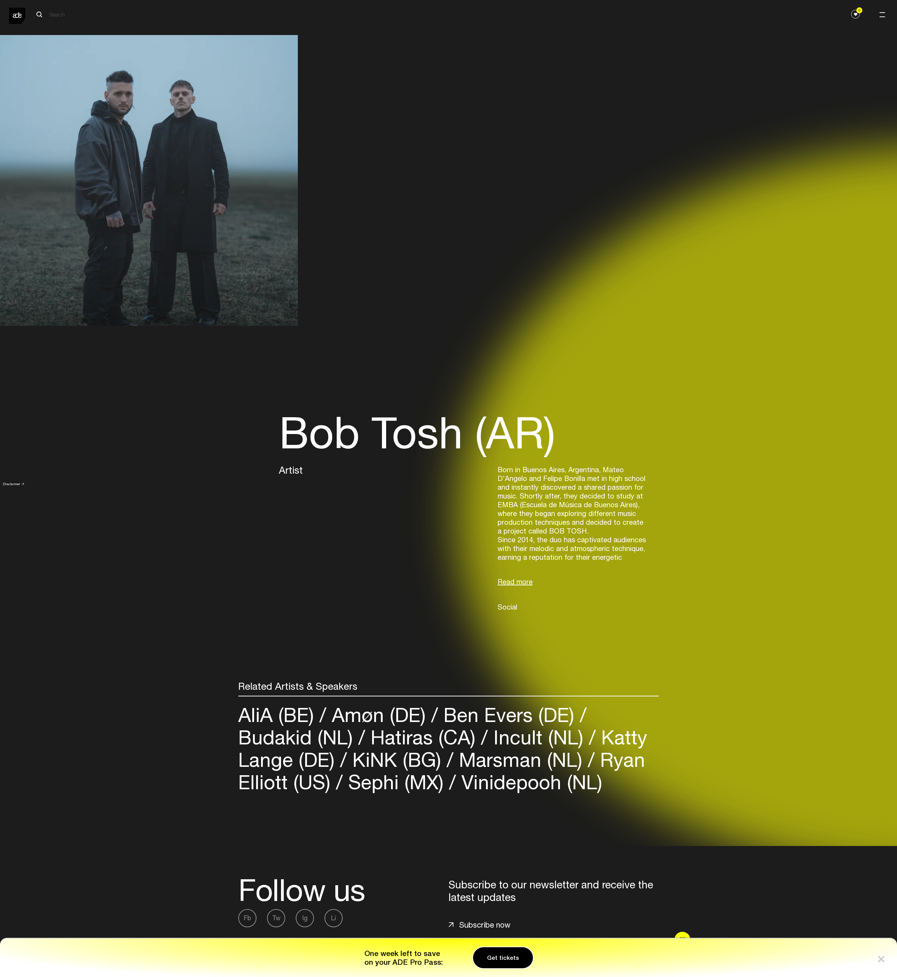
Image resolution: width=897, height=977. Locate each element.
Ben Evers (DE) (509, 714)
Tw (276, 918)
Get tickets (503, 957)
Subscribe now (485, 924)
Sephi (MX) (396, 782)
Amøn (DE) (378, 714)
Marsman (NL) (520, 759)
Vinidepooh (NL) (529, 782)
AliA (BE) (279, 714)
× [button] (881, 957)
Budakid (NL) (298, 737)
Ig (305, 918)
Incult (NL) (538, 737)
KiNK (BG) (397, 759)
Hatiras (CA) (423, 737)
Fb (247, 918)
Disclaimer (11, 484)
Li (333, 918)
